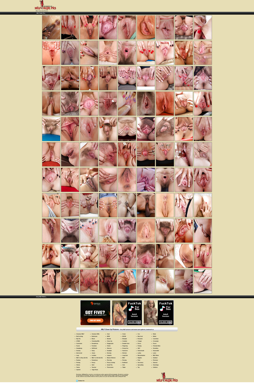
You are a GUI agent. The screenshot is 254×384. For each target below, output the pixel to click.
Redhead (124, 362)
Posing (78, 362)
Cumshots (79, 343)
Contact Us (81, 380)
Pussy (93, 362)
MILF (123, 357)
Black (93, 338)
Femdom (94, 346)
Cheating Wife (96, 341)
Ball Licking (79, 336)
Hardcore (125, 350)
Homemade (141, 350)
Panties (78, 360)
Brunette (140, 338)
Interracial (79, 353)
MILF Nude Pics (41, 13)
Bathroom (94, 336)
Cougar (140, 341)
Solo (123, 365)
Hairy (93, 350)
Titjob (123, 367)
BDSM (124, 336)
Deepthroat (95, 343)
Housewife (156, 350)
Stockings (156, 365)
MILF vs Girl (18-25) (97, 357)
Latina (139, 353)
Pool (139, 360)
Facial (78, 346)
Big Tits (78, 338)
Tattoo (78, 367)
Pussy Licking (111, 362)
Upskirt (78, 369)
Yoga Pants (95, 369)
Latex (154, 353)
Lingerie (109, 355)
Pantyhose (95, 360)
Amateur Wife (95, 334)
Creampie (156, 341)
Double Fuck (125, 343)
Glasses (109, 348)
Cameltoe (155, 338)
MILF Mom (156, 355)
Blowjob (124, 338)
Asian (124, 334)
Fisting (139, 346)
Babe (154, 334)
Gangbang (79, 348)
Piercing (109, 360)
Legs (77, 355)
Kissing (109, 353)
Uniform (155, 367)
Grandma (155, 348)
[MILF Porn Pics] (45, 9)
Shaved (155, 362)
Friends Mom (156, 346)
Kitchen (124, 353)
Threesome (110, 367)
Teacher (94, 367)
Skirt (93, 365)
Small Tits (110, 365)
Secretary (140, 362)
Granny (78, 350)
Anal (108, 334)
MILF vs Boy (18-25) (82, 357)
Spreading (140, 365)
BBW (108, 336)
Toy (139, 367)
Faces (154, 343)
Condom (124, 341)
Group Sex (125, 348)
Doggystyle (110, 343)
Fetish (108, 346)
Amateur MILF (80, 334)
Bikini (154, 336)
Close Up (109, 341)
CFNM (78, 341)
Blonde (109, 338)
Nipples (140, 357)
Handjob (109, 350)
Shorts (78, 365)
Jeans (93, 353)
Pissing (124, 360)
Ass (139, 334)
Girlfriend (94, 348)
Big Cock (140, 336)
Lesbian (94, 355)
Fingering (125, 346)
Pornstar (155, 360)
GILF (139, 348)
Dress (139, 343)
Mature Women (111, 357)
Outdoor (155, 357)
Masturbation (141, 355)
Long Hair (125, 355)
